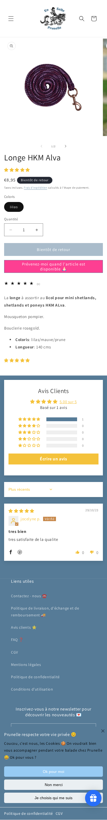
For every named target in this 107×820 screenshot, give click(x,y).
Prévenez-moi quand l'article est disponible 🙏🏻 (53, 266)
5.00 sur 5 (68, 401)
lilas (17, 208)
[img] (21, 510)
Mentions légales (26, 664)
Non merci (54, 785)
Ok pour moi (53, 771)
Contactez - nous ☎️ (29, 595)
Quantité (11, 219)
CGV (59, 813)
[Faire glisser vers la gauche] (41, 146)
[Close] (103, 731)
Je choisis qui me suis (53, 798)
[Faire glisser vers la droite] (66, 146)
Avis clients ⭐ (23, 627)
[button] (11, 19)
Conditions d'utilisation (32, 689)
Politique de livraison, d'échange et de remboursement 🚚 (45, 611)
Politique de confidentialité (28, 813)
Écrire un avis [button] (53, 459)
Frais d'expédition (35, 187)
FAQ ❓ (17, 639)
